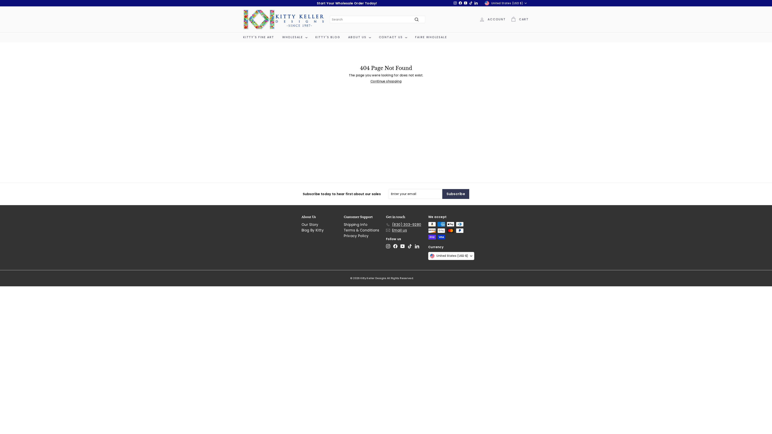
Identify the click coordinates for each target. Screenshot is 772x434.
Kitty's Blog (327, 37)
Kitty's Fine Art (258, 37)
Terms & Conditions (361, 230)
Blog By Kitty (313, 230)
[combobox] (377, 19)
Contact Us (391, 37)
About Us (358, 37)
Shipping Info (355, 224)
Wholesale (293, 37)
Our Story (310, 224)
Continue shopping (386, 81)
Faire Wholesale (431, 37)
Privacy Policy (356, 235)
